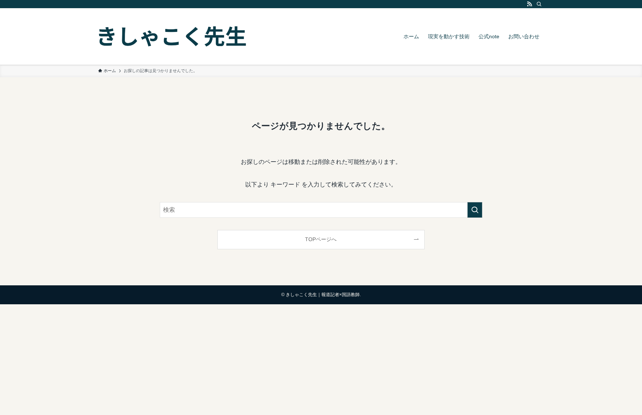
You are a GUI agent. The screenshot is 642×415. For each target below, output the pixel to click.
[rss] (529, 4)
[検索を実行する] (474, 210)
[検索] (539, 4)
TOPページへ (321, 239)
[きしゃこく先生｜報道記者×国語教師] (172, 36)
